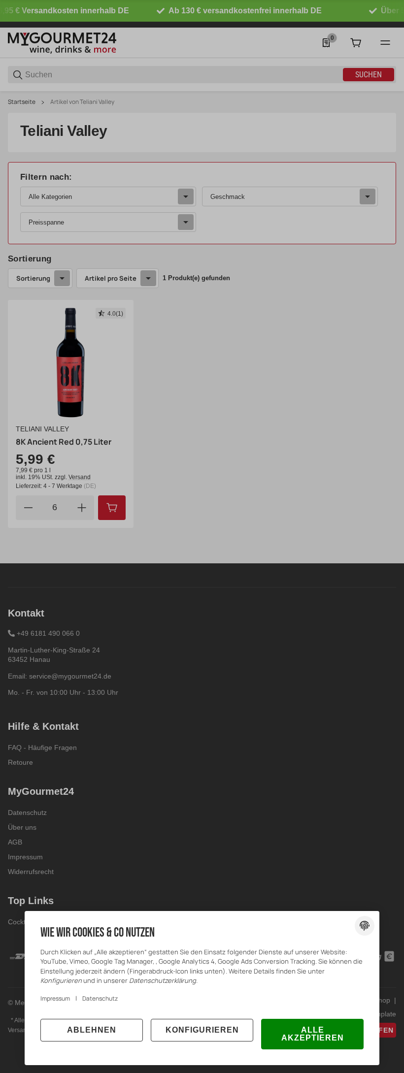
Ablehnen (91, 1030)
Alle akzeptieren (312, 1034)
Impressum (55, 998)
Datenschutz (100, 998)
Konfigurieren (202, 1030)
